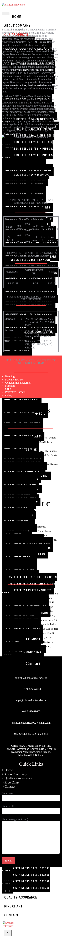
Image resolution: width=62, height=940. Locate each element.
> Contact (8, 786)
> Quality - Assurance (17, 778)
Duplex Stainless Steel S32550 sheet (26, 876)
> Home (7, 770)
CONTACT (11, 915)
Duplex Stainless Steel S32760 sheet (26, 889)
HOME (16, 17)
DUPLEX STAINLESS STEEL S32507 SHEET (26, 870)
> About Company (14, 774)
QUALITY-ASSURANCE (20, 897)
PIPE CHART (13, 906)
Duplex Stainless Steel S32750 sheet (26, 883)
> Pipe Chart (10, 782)
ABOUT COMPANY (17, 26)
